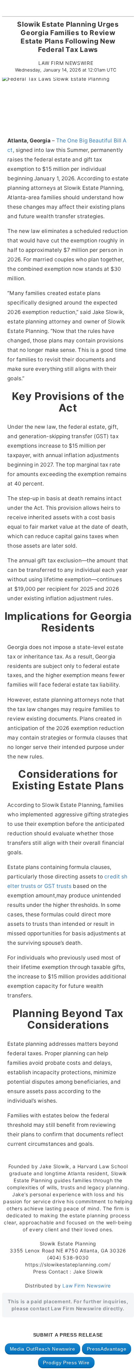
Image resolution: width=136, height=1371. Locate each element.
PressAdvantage (107, 1349)
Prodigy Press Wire (66, 1362)
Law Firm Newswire (86, 1286)
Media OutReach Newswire (42, 1349)
